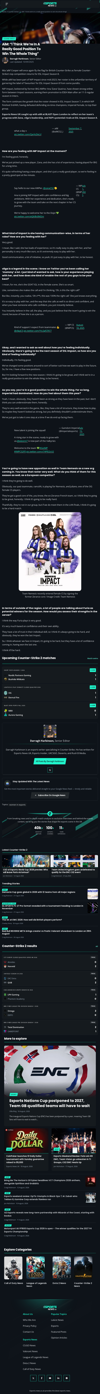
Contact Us (28, 1331)
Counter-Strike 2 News (83, 1285)
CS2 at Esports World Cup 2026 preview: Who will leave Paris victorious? (25, 871)
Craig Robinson (10, 1187)
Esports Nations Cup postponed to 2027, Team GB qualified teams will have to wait (49, 1103)
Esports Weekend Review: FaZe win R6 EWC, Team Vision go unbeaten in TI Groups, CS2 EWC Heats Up (73, 1159)
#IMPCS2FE (20, 451)
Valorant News (30, 1351)
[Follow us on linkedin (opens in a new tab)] (58, 1378)
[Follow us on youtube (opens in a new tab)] (50, 1378)
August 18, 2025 (80, 326)
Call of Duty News (13, 1283)
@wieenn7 (22, 440)
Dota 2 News (59, 1283)
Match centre (92, 658)
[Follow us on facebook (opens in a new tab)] (42, 1378)
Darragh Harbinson (19, 58)
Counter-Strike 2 (13, 12)
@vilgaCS (18, 330)
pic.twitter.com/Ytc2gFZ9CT (38, 330)
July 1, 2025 (84, 190)
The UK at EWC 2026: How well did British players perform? (32, 920)
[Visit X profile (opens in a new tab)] (50, 770)
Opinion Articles (59, 1337)
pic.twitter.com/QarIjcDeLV (27, 134)
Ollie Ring (13, 1111)
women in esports (17, 804)
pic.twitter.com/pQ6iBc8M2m (29, 216)
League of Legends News (36, 1285)
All (97, 946)
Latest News (57, 1319)
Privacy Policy (29, 1325)
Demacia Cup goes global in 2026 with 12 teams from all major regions (38, 892)
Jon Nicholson (59, 1166)
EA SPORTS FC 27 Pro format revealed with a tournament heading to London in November (42, 907)
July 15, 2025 (82, 431)
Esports (55, 1325)
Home (4, 12)
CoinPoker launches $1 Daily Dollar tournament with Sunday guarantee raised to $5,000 (25, 1159)
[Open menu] (6, 4)
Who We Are (29, 1319)
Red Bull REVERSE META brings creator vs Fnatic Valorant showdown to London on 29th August (46, 932)
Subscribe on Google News (51, 795)
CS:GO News (29, 1345)
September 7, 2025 (75, 130)
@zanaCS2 (48, 188)
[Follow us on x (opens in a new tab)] (33, 1378)
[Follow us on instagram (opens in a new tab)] (67, 1378)
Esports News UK (12, 1166)
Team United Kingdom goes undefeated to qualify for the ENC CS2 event (73, 871)
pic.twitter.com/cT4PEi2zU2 (40, 451)
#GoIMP (43, 447)
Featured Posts (58, 1331)
